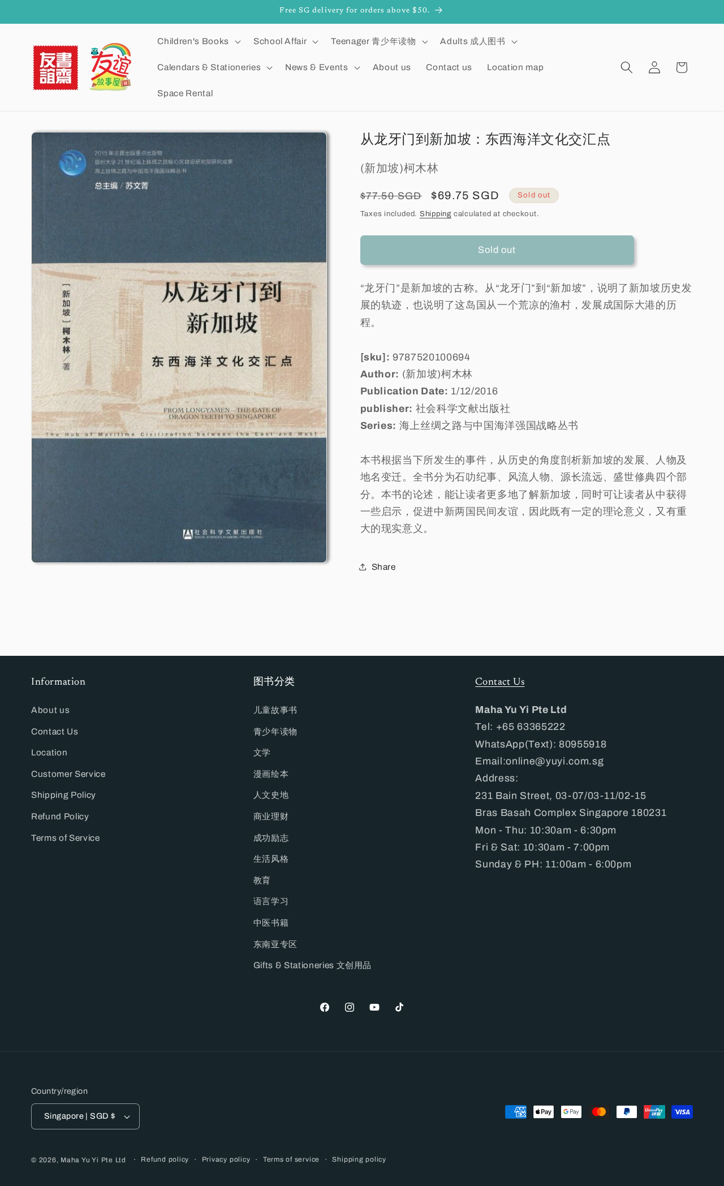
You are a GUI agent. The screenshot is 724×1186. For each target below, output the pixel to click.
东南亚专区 (275, 944)
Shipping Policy (63, 795)
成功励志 (271, 838)
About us (50, 710)
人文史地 (271, 795)
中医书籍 (271, 922)
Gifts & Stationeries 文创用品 (312, 965)
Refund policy (165, 1159)
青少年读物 (275, 731)
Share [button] (384, 566)
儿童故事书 (275, 710)
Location (49, 752)
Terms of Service (65, 838)
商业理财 (271, 816)
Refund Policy (60, 816)
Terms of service (291, 1159)
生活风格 (271, 858)
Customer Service (68, 774)
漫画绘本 (271, 774)
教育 (262, 880)
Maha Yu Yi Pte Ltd (93, 1160)
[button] (197, 41)
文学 (262, 752)
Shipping (435, 213)
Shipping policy (359, 1159)
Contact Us (55, 731)
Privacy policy (226, 1159)
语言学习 (271, 901)
